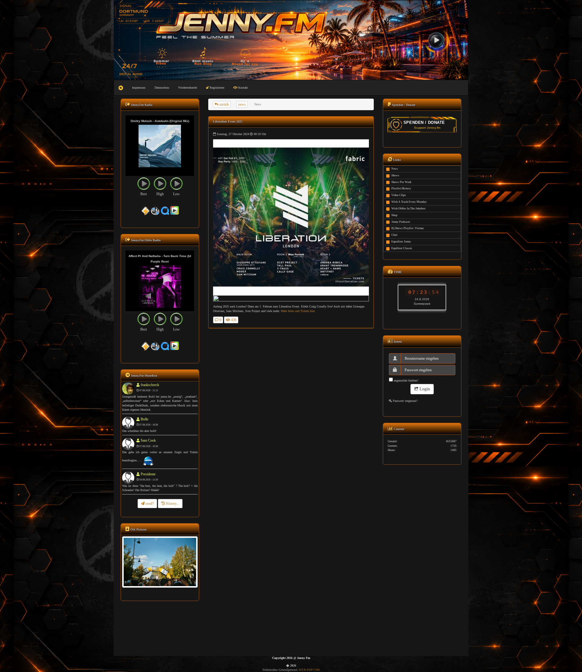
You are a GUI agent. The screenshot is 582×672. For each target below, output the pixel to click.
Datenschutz (162, 87)
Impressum (139, 87)
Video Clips (398, 195)
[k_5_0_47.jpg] (159, 561)
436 (233, 320)
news (242, 104)
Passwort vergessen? (404, 400)
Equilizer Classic (401, 248)
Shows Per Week (401, 182)
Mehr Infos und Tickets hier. (298, 311)
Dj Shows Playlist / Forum (407, 228)
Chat (394, 234)
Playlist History (401, 188)
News (394, 168)
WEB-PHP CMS (309, 669)
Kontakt (242, 87)
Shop (394, 215)
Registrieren (216, 87)
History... (172, 503)
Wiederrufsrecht (187, 87)
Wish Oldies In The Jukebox (408, 208)
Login (424, 389)
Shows (395, 175)
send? (149, 503)
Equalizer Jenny (401, 241)
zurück (223, 104)
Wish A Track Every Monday (409, 201)
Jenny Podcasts (400, 221)
